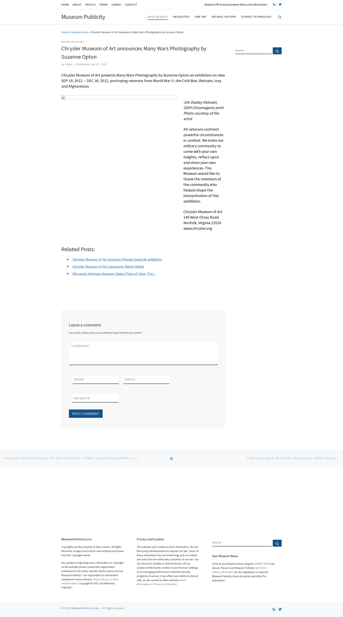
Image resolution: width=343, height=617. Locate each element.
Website (82, 398)
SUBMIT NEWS (262, 563)
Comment (80, 346)
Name (79, 379)
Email (130, 379)
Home (64, 32)
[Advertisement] (258, 121)
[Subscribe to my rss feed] (274, 4)
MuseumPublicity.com (85, 608)
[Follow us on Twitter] (280, 4)
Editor (69, 64)
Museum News (79, 32)
